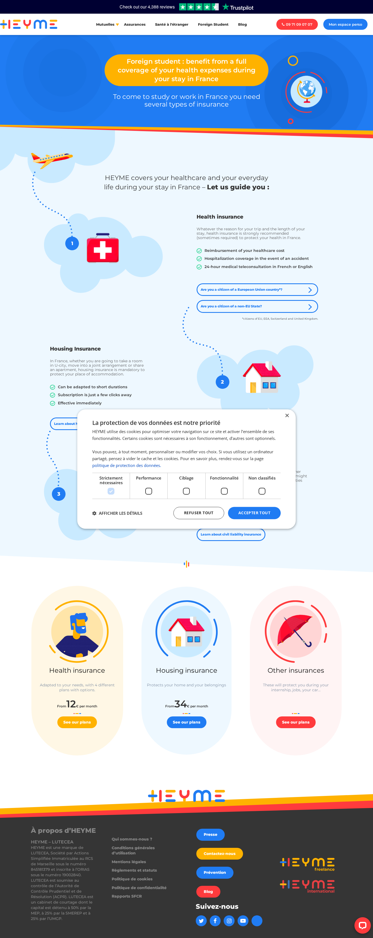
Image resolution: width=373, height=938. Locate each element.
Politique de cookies (132, 879)
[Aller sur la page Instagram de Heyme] (229, 920)
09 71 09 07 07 (299, 24)
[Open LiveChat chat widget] (362, 925)
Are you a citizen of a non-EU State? (231, 306)
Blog (242, 24)
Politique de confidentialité (139, 887)
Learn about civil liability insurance (231, 534)
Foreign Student (213, 24)
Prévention (215, 872)
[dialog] (186, 469)
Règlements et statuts (134, 870)
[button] (117, 513)
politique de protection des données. (126, 465)
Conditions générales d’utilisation (133, 850)
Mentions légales (129, 861)
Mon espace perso (345, 24)
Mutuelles (105, 24)
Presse (210, 834)
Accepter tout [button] (254, 513)
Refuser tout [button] (199, 513)
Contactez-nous (220, 853)
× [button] (287, 416)
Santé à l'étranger (171, 24)
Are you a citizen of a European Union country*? (241, 289)
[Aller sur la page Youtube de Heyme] (243, 920)
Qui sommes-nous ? (132, 839)
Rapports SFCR (127, 896)
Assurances (135, 24)
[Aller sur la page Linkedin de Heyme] (256, 920)
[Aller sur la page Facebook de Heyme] (215, 920)
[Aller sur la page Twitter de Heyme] (201, 920)
